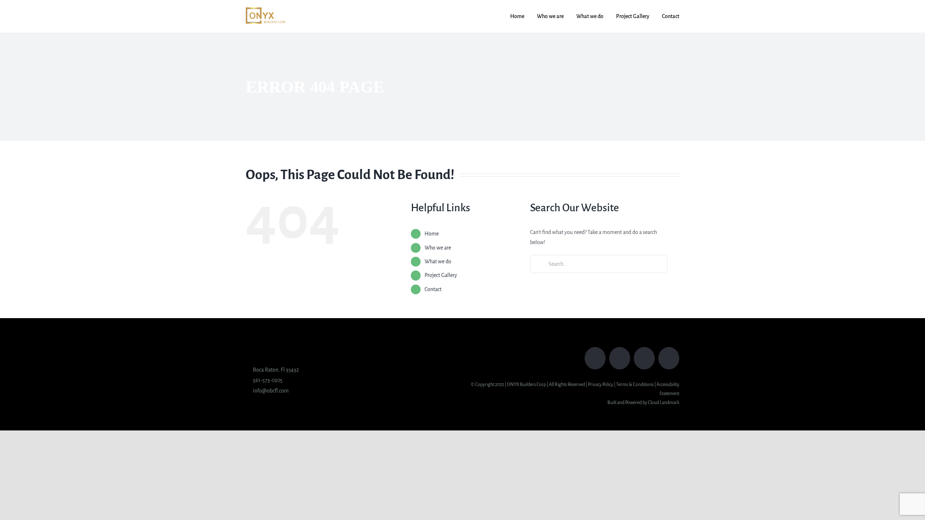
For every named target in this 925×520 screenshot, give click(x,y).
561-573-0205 (268, 380)
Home (432, 234)
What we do (438, 261)
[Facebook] (595, 358)
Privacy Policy (600, 384)
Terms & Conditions (635, 384)
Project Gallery (441, 275)
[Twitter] (619, 358)
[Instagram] (644, 358)
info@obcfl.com (271, 391)
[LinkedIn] (668, 358)
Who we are (438, 248)
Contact (433, 289)
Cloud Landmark (663, 402)
